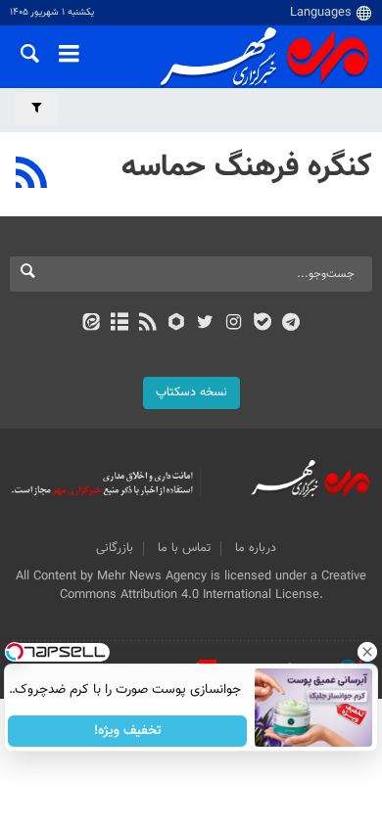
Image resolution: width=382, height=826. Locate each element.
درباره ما (255, 548)
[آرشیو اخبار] (119, 324)
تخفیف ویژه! (128, 731)
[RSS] (32, 175)
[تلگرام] (291, 324)
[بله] (262, 324)
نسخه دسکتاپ (191, 392)
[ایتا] (90, 324)
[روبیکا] (177, 324)
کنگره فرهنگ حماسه (246, 167)
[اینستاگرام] (233, 324)
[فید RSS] (148, 324)
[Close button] (367, 652)
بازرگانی (114, 548)
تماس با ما (184, 548)
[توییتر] (205, 324)
